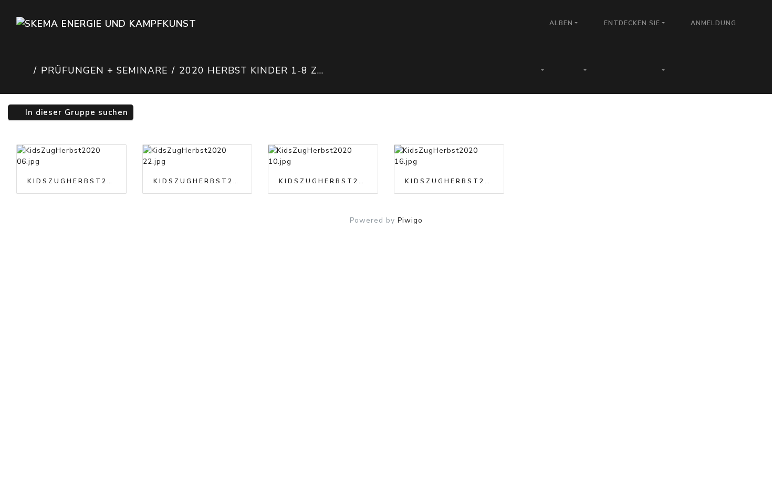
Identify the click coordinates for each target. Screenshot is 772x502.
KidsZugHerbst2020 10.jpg (323, 181)
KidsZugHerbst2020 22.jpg (197, 181)
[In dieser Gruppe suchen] (498, 70)
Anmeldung (713, 23)
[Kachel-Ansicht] (696, 70)
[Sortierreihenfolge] (536, 70)
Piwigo (410, 220)
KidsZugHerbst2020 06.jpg (71, 181)
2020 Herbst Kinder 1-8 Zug (252, 70)
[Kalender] (657, 70)
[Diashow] (618, 70)
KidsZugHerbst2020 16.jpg (449, 181)
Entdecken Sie (632, 23)
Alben (561, 23)
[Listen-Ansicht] (732, 70)
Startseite (22, 70)
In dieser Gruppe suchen (75, 112)
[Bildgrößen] (579, 70)
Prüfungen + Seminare (104, 70)
